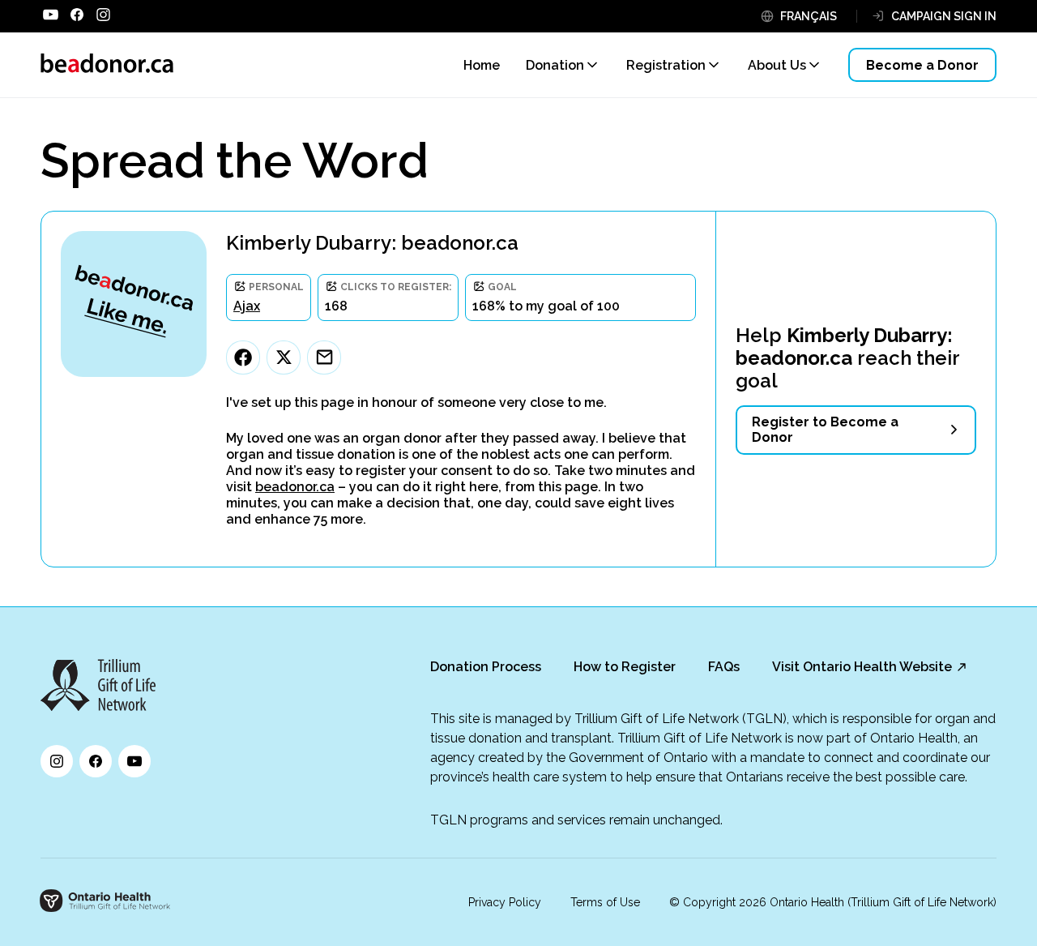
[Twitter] (284, 357)
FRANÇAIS (808, 16)
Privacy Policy (504, 902)
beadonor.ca (295, 486)
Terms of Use (605, 902)
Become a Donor (922, 65)
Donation (555, 65)
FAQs (724, 666)
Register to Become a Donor (825, 429)
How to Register (625, 666)
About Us (777, 65)
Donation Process (485, 666)
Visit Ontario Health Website (862, 666)
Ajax (246, 306)
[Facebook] (243, 357)
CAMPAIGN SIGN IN (943, 16)
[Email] (324, 357)
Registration (666, 65)
